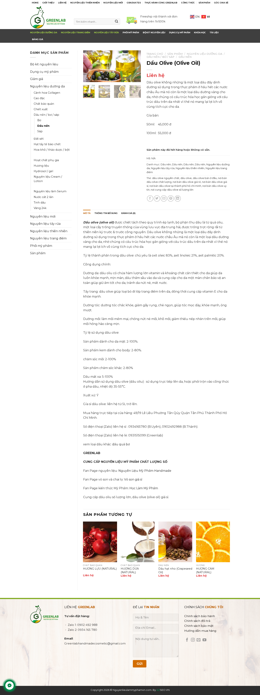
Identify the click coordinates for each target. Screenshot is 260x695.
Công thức (188, 2)
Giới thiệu (48, 2)
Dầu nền (43, 125)
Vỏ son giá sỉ (133, 479)
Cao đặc (39, 98)
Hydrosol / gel (43, 171)
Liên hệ (62, 2)
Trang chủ (155, 53)
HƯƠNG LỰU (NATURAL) (100, 568)
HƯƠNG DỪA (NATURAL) (130, 570)
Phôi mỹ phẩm (41, 246)
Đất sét (39, 138)
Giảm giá (36, 79)
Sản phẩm (204, 2)
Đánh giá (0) (128, 213)
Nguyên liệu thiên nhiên (85, 2)
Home (35, 2)
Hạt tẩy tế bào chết (47, 144)
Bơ (39, 120)
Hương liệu (41, 165)
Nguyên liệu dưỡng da (43, 32)
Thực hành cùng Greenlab (160, 2)
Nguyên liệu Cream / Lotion (48, 179)
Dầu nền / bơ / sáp (46, 114)
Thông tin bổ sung (106, 213)
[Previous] (89, 66)
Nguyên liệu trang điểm (75, 32)
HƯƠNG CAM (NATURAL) (205, 570)
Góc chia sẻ (221, 2)
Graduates (134, 2)
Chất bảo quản (44, 103)
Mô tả (87, 213)
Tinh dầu (39, 202)
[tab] (87, 213)
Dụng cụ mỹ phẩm (44, 72)
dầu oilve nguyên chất (165, 178)
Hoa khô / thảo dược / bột (52, 149)
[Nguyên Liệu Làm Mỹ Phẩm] (49, 17)
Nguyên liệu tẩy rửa (106, 32)
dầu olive (186, 178)
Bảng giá (37, 39)
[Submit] (116, 21)
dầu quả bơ (121, 444)
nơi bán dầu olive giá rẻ (187, 181)
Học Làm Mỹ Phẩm (143, 488)
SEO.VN (163, 689)
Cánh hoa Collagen (47, 92)
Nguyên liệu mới (113, 2)
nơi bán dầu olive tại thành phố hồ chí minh (175, 185)
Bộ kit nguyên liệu (44, 64)
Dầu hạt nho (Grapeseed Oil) (175, 570)
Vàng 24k (40, 208)
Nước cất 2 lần (43, 197)
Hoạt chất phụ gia (46, 160)
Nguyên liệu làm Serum (50, 191)
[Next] (135, 66)
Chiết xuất (41, 109)
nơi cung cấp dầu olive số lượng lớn (172, 189)
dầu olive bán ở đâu (205, 178)
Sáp (40, 131)
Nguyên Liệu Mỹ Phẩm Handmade (144, 471)
